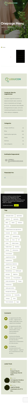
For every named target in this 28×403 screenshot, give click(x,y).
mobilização (18, 270)
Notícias (6, 140)
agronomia (19, 215)
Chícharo (20, 222)
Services (22, 57)
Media (6, 137)
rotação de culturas (11, 291)
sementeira (8, 295)
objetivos (15, 274)
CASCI (13, 222)
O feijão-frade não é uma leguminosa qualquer (16, 321)
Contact (22, 59)
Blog (23, 61)
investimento (9, 253)
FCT (19, 239)
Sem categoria (8, 144)
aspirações (16, 219)
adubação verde (9, 215)
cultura (7, 236)
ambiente (8, 219)
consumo (8, 232)
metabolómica (9, 270)
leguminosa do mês (10, 257)
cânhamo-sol (16, 236)
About (18, 57)
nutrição (8, 274)
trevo (14, 298)
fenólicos (17, 246)
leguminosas (9, 260)
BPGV (7, 222)
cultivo (15, 232)
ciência (7, 226)
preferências (9, 284)
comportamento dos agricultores (13, 229)
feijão (7, 243)
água (18, 301)
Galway (7, 250)
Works (18, 59)
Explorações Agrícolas (10, 134)
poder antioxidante (10, 281)
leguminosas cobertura (11, 264)
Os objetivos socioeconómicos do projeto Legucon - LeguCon (16, 348)
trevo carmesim (9, 301)
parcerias (8, 277)
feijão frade (9, 246)
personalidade (16, 277)
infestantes (15, 250)
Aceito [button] (16, 205)
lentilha (8, 267)
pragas (20, 281)
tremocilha (17, 295)
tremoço (8, 298)
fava (13, 239)
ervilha (7, 239)
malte (14, 267)
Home (19, 51)
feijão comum (15, 243)
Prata (4, 47)
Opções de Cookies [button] (8, 205)
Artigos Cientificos (9, 127)
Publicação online (10, 288)
